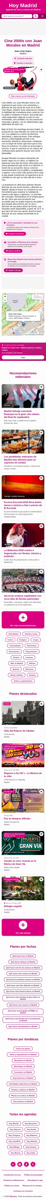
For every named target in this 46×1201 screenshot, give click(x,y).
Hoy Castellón (14, 1141)
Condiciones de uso (12, 1175)
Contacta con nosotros (23, 1191)
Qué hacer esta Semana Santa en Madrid (23, 991)
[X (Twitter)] (33, 1164)
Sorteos (32, 675)
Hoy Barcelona (31, 1123)
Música (32, 663)
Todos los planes (23, 1049)
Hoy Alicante (32, 1141)
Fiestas (16, 657)
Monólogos (9, 88)
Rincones (29, 669)
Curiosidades (15, 646)
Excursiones (14, 652)
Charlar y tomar (31, 634)
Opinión (16, 669)
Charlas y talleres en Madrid (23, 1090)
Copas (36, 640)
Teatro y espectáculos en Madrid (23, 1054)
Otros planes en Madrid (23, 1101)
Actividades (13, 634)
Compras (23, 640)
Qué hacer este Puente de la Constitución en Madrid (23, 1020)
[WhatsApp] (13, 1164)
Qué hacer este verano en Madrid (23, 1005)
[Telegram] (19, 1164)
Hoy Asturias (31, 1147)
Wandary (13, 1196)
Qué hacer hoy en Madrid (23, 956)
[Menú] (42, 16)
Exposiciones (31, 652)
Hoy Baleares (31, 1135)
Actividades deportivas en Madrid (23, 1084)
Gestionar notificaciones (13, 1180)
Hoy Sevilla (31, 1129)
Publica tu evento (11, 1186)
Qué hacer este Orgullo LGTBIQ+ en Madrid (23, 1012)
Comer (10, 640)
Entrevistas (31, 646)
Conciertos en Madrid (23, 1072)
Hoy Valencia (15, 1129)
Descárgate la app (35, 1180)
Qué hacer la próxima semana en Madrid (23, 979)
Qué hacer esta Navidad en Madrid (23, 1026)
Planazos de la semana (32, 1186)
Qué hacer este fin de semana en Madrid (23, 968)
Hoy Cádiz (31, 1153)
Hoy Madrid (14, 1123)
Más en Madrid (17, 663)
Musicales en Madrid (23, 1060)
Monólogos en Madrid (23, 1066)
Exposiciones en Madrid (23, 1078)
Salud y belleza (16, 675)
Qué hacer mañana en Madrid (23, 962)
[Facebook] (26, 1164)
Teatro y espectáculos (23, 681)
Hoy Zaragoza (14, 1135)
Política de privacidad (33, 1175)
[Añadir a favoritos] (41, 70)
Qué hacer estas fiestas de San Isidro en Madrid (23, 998)
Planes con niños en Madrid (23, 1096)
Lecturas (29, 657)
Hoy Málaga (14, 1147)
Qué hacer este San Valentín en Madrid (23, 985)
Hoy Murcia (15, 1153)
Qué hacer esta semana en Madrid (23, 974)
